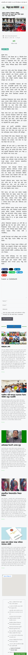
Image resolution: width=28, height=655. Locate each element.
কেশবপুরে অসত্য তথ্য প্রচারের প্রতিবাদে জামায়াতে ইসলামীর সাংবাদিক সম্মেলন (15, 614)
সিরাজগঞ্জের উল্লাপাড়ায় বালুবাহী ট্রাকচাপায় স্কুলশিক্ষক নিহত (15, 624)
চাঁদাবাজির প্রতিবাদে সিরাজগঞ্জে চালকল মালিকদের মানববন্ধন (15, 620)
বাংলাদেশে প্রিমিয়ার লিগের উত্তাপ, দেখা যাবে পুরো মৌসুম (15, 637)
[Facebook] (21, 7)
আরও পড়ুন (2, 371)
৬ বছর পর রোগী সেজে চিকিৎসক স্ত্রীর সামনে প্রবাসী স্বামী (16, 641)
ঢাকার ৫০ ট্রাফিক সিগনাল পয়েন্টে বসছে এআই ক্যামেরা (15, 599)
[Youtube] (23, 7)
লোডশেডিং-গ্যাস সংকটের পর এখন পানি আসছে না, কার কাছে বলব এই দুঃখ (16, 608)
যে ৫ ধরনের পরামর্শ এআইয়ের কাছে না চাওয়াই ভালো (16, 633)
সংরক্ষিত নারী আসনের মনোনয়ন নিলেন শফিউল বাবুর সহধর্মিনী (13, 396)
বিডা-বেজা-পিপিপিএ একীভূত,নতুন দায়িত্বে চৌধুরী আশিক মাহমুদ (15, 628)
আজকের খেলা (5, 347)
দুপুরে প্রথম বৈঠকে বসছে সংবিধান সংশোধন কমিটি (12, 543)
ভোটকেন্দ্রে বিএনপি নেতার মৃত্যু (11, 445)
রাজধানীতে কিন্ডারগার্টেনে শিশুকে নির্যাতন (11, 494)
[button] (3, 7)
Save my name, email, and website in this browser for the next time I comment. (14, 313)
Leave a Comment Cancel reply (15, 645)
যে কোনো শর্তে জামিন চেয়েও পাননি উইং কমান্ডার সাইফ (15, 603)
